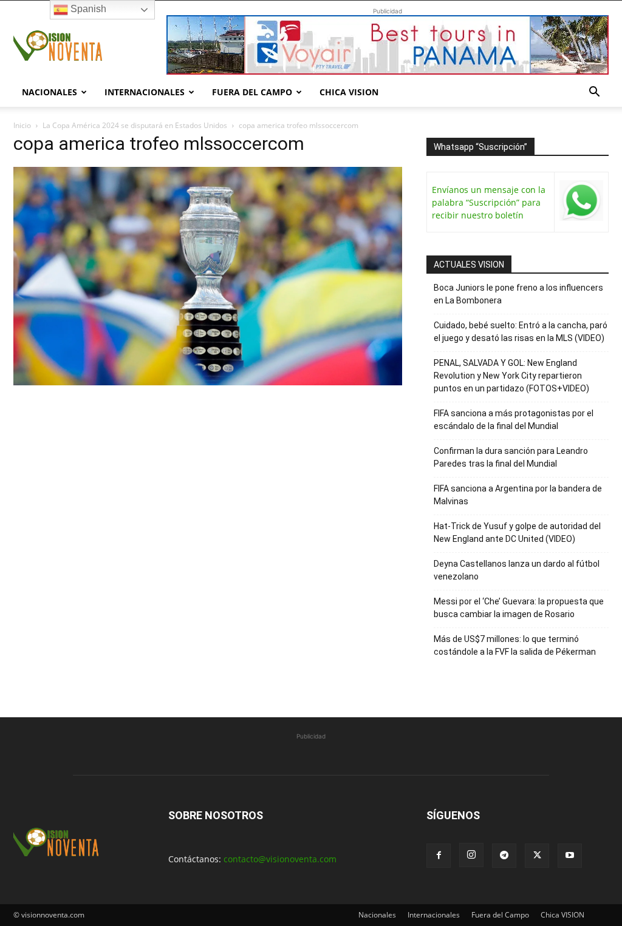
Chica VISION (349, 92)
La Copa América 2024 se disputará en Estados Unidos (135, 125)
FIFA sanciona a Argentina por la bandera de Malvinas (518, 495)
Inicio (22, 125)
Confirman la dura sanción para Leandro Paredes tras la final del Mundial (511, 457)
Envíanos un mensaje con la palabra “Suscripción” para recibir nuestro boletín (488, 202)
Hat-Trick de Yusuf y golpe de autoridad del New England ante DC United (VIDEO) (517, 532)
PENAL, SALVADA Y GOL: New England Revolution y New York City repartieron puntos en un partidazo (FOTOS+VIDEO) (511, 375)
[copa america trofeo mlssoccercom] (207, 382)
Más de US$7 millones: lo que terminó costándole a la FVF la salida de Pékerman (515, 645)
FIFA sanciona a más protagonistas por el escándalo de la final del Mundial (513, 419)
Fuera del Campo (252, 92)
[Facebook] (438, 855)
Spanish (87, 9)
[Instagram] (471, 855)
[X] (537, 855)
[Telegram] (504, 855)
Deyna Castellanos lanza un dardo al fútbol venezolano (517, 570)
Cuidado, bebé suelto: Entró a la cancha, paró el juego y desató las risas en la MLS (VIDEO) (520, 331)
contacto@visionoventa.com (280, 859)
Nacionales (49, 92)
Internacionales (144, 92)
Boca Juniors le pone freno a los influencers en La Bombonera (518, 294)
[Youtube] (570, 855)
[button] (594, 93)
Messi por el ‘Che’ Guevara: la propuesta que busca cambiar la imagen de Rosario (519, 607)
